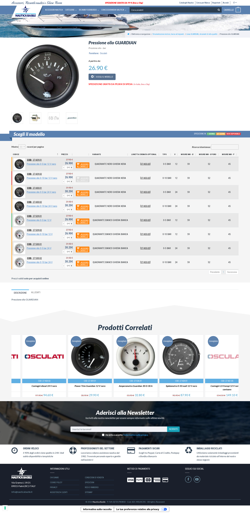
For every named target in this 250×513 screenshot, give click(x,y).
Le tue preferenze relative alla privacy (137, 509)
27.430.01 (34, 188)
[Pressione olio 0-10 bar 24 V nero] (19, 206)
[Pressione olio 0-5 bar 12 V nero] (19, 164)
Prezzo (64, 154)
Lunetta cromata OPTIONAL (144, 154)
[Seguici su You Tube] (197, 479)
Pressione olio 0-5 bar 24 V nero (41, 192)
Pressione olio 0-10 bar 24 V (40, 262)
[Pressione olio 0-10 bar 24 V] (19, 262)
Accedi (226, 2)
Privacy (53, 487)
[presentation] (8, 117)
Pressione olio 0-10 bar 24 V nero (42, 206)
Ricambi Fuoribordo (88, 10)
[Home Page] (128, 34)
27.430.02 (34, 202)
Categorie (70, 10)
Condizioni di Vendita (94, 477)
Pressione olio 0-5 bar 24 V (39, 248)
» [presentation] (235, 362)
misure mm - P (228, 154)
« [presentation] (14, 362)
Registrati (216, 2)
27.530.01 (34, 244)
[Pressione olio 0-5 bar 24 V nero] (19, 192)
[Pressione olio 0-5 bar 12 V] (19, 220)
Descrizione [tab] (20, 292)
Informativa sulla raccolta (97, 509)
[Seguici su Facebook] (188, 479)
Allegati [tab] (35, 292)
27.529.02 (34, 230)
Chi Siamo (54, 477)
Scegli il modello (104, 77)
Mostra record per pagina (27, 146)
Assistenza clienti (58, 492)
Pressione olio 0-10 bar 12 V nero (42, 178)
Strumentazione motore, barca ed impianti (168, 34)
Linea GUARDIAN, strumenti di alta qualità (202, 34)
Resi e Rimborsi (92, 487)
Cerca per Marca (203, 2)
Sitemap (88, 492)
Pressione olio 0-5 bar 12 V (39, 220)
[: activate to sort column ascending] (82, 154)
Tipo (164, 154)
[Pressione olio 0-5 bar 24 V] (19, 248)
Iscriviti (173, 429)
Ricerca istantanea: (201, 147)
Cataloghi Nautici (186, 2)
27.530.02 (34, 258)
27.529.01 (34, 216)
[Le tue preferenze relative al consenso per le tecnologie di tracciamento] (5, 508)
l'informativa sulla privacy (135, 434)
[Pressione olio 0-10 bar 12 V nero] (19, 178)
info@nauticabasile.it (21, 491)
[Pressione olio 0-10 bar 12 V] (19, 234)
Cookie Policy (56, 482)
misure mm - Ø (187, 154)
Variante (96, 154)
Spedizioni (89, 482)
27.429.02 (34, 174)
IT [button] (234, 2)
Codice (16, 154)
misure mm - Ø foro (207, 154)
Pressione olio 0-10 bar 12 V (40, 234)
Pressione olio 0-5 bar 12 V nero (41, 164)
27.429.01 (34, 160)
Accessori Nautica (54, 10)
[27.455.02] (145, 164)
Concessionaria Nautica (112, 10)
